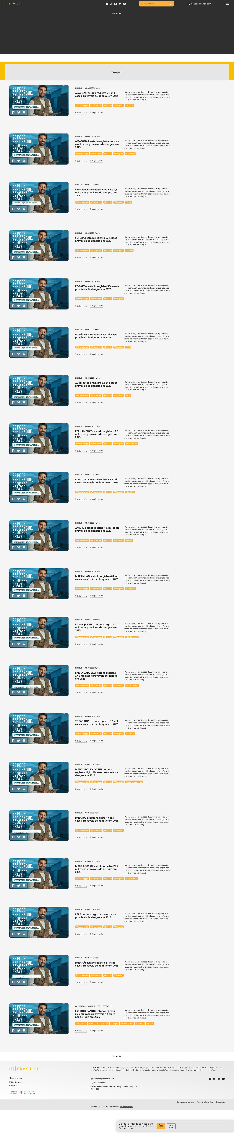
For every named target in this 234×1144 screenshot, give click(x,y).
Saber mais (171, 1126)
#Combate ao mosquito (98, 1023)
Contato (13, 1085)
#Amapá (129, 540)
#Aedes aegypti (82, 105)
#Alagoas (129, 105)
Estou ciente (160, 1126)
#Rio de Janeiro (132, 637)
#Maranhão (130, 588)
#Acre (128, 395)
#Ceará (128, 202)
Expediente (220, 1102)
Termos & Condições (205, 1102)
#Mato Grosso (131, 878)
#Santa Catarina (132, 685)
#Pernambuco (131, 443)
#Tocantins (130, 733)
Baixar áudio (82, 113)
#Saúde (150, 1023)
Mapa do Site (15, 1082)
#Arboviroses (96, 105)
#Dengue (108, 105)
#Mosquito (118, 105)
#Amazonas (130, 154)
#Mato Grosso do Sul (134, 782)
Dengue (78, 88)
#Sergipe (129, 250)
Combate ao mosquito (85, 1006)
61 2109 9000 (99, 1083)
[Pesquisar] (169, 4)
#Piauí (128, 347)
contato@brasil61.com (104, 1079)
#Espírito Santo (127, 1023)
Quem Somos (15, 1078)
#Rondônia (130, 492)
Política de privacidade (185, 1102)
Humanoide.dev (126, 1107)
